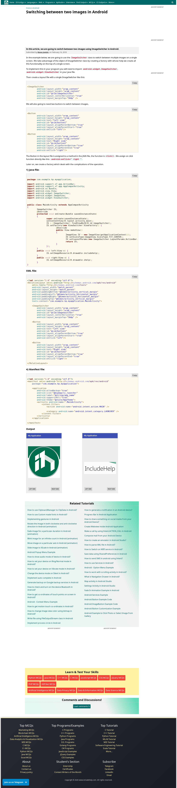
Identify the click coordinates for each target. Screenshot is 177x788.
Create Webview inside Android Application (104, 526)
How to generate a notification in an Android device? (108, 510)
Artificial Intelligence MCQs (41, 690)
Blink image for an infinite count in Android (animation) (52, 538)
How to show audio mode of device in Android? (48, 556)
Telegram (109, 766)
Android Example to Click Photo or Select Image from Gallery (108, 614)
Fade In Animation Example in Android (101, 590)
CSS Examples (68, 757)
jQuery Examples (67, 754)
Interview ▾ (70, 2)
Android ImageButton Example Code (101, 604)
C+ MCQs (26, 748)
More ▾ (111, 2)
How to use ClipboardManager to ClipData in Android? (52, 510)
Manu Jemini (43, 52)
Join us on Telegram (13, 782)
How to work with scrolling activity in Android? (105, 572)
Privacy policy (26, 772)
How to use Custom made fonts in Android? (47, 514)
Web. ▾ (41, 2)
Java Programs (67, 739)
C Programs (67, 730)
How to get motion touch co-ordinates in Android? (50, 606)
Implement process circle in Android (43, 623)
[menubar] (62, 2)
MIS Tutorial (109, 742)
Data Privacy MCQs (66, 690)
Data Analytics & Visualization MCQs (26, 739)
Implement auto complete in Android (44, 578)
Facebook (109, 769)
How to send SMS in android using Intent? (103, 558)
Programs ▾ (50, 2)
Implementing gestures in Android (43, 519)
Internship (68, 766)
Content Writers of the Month (67, 772)
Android (36, 8)
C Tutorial (109, 730)
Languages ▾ (32, 2)
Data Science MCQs (115, 690)
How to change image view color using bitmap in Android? (49, 612)
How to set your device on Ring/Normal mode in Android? (49, 563)
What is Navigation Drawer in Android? (102, 576)
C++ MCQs (62, 677)
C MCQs (74, 677)
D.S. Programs (67, 742)
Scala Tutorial (109, 748)
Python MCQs (35, 677)
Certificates (68, 769)
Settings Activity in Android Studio (99, 585)
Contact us (26, 769)
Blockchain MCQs (26, 733)
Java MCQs (49, 677)
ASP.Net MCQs (48, 684)
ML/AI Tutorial (109, 739)
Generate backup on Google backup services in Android (52, 582)
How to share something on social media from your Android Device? (107, 520)
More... (109, 751)
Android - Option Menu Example (99, 567)
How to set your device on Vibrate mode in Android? (51, 568)
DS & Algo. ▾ (21, 2)
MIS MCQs (26, 742)
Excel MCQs (26, 757)
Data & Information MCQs (90, 690)
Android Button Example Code (98, 599)
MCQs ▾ (92, 2)
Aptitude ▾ (60, 2)
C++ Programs (67, 733)
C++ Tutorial (109, 733)
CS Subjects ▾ (101, 2)
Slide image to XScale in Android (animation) (47, 547)
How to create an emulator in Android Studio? (105, 540)
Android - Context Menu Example (42, 602)
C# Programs (68, 748)
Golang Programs (68, 745)
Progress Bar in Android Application (100, 514)
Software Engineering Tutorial (109, 745)
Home (12, 2)
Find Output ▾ (81, 2)
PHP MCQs (34, 684)
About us (26, 766)
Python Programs (68, 736)
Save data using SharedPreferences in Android (105, 554)
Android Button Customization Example (102, 608)
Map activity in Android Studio (98, 581)
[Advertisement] (44, 30)
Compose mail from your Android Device (102, 535)
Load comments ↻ (82, 706)
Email (109, 775)
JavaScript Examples (68, 751)
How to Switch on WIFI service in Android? (103, 549)
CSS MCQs (104, 677)
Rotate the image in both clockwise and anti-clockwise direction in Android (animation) (52, 525)
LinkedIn (109, 772)
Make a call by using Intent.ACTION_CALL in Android (107, 531)
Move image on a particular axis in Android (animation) (52, 543)
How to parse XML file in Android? (99, 544)
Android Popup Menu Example (41, 552)
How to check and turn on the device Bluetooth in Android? (50, 588)
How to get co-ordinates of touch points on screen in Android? (51, 596)
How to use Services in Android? (99, 563)
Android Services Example (96, 595)
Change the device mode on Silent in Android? (48, 573)
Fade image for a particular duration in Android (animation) (49, 532)
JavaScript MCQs (88, 677)
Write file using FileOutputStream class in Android (50, 618)
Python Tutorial (109, 736)
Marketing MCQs (26, 730)
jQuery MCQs (118, 677)
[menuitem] (12, 2)
